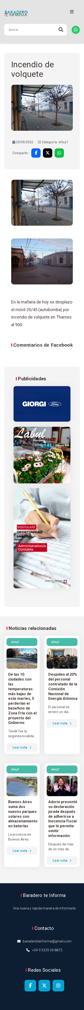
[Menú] (72, 12)
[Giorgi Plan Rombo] (42, 404)
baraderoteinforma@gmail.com (47, 941)
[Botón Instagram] (58, 985)
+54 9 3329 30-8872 (47, 950)
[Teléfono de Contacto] (76, 30)
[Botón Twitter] (44, 985)
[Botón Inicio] (42, 13)
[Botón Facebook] (30, 985)
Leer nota (20, 747)
